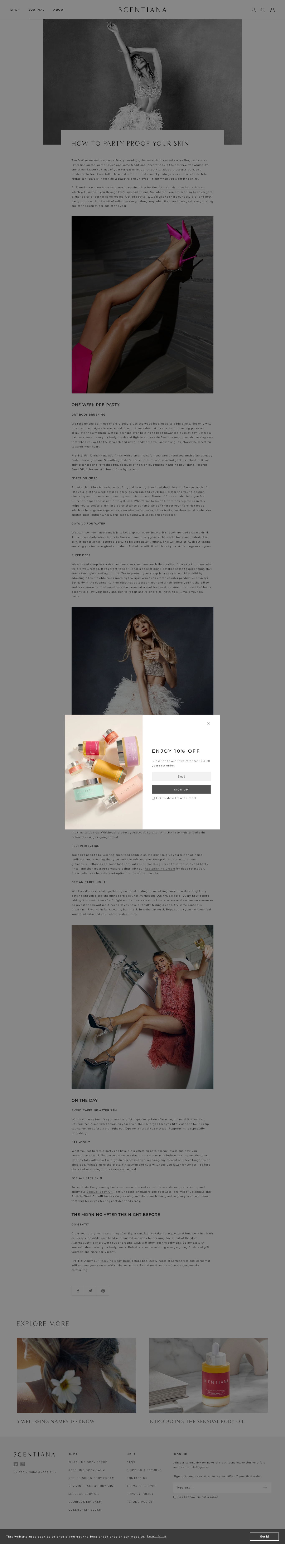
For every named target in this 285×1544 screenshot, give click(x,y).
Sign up (181, 789)
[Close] (208, 723)
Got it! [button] (264, 1536)
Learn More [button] (156, 1536)
